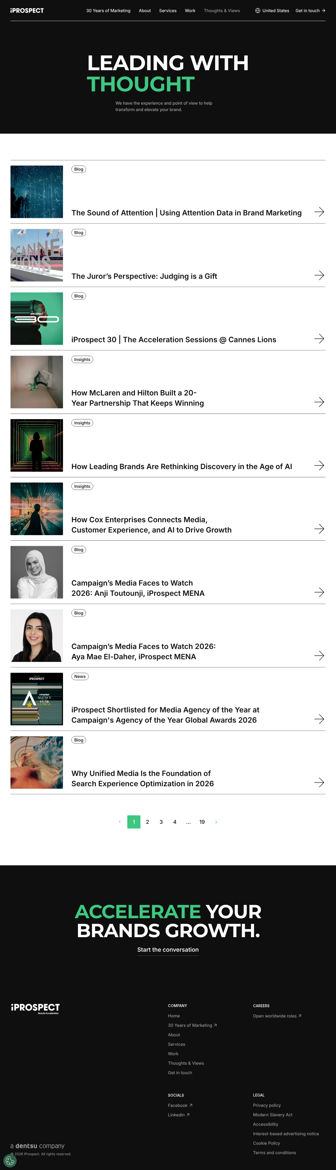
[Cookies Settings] (10, 1160)
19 (202, 822)
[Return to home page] (27, 10)
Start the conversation (168, 949)
